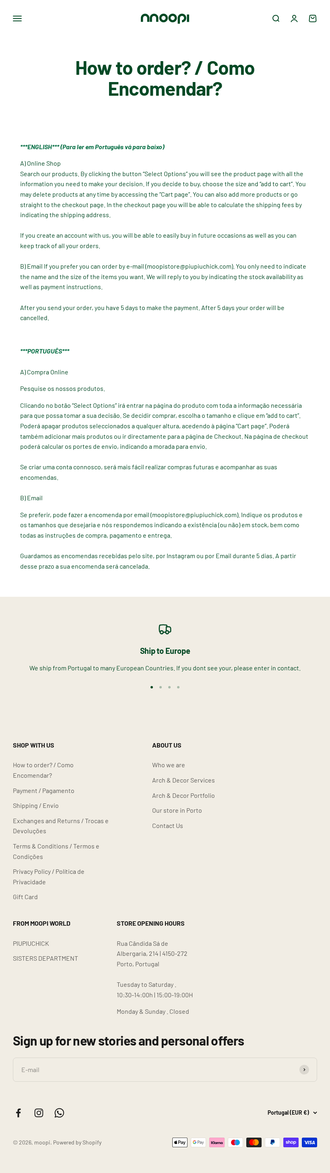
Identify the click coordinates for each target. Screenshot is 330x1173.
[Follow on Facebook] (18, 1112)
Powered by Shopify (77, 1142)
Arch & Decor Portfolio (183, 795)
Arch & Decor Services (183, 780)
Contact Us (167, 825)
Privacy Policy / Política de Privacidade (49, 876)
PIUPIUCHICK (31, 943)
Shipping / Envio (36, 805)
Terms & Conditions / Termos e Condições (56, 851)
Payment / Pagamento (43, 790)
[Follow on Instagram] (38, 1112)
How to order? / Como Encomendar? (43, 770)
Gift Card (25, 896)
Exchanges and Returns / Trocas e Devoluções (61, 826)
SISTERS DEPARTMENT (45, 958)
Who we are (168, 764)
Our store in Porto (177, 810)
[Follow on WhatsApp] (59, 1112)
